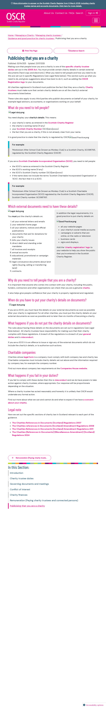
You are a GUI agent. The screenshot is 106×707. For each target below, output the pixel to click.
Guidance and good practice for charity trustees (31, 38)
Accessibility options (94, 705)
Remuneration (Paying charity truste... (31, 458)
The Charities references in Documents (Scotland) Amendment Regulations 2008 (53, 426)
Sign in (92, 13)
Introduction (16, 472)
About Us (49, 13)
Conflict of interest (20, 489)
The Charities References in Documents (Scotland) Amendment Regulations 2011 (52, 429)
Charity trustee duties (21, 478)
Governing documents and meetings (29, 483)
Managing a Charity (24, 35)
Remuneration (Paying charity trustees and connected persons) (44, 500)
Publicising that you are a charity (27, 505)
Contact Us (61, 13)
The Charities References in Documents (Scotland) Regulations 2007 (46, 422)
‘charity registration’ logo (77, 247)
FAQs (71, 13)
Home (11, 35)
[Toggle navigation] (96, 20)
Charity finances (18, 494)
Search (79, 13)
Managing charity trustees (48, 35)
